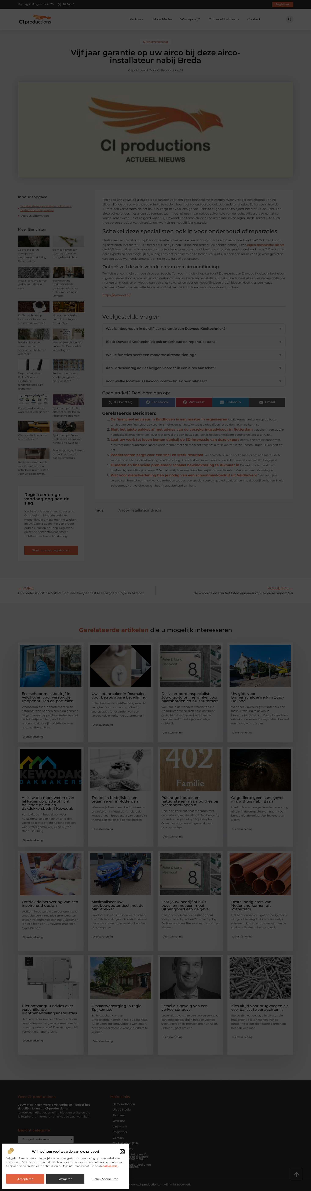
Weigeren (65, 1179)
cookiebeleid (109, 1165)
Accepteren (25, 1179)
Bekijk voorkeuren (105, 1179)
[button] (122, 1151)
